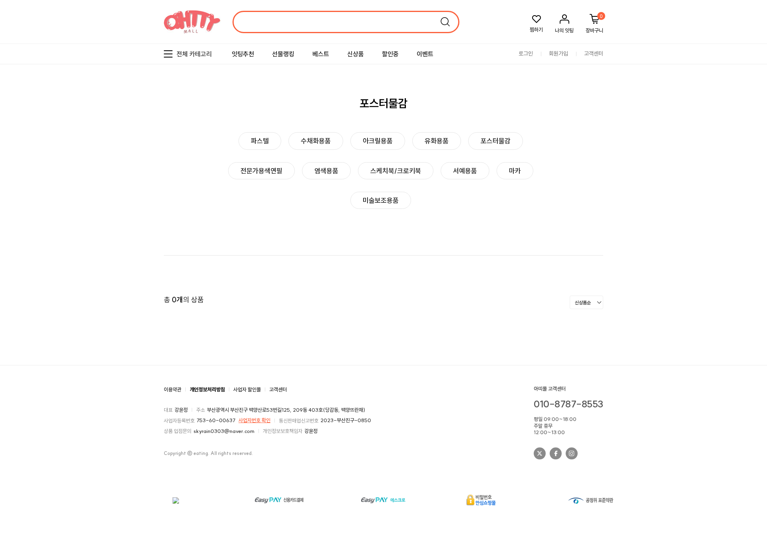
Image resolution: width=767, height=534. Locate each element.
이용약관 (172, 389)
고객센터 (593, 54)
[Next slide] (755, 130)
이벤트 (425, 54)
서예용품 (465, 171)
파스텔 (260, 141)
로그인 (526, 54)
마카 (515, 171)
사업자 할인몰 (247, 389)
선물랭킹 (283, 54)
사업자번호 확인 (254, 420)
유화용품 (437, 141)
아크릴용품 (378, 141)
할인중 (390, 54)
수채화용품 (316, 141)
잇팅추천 (243, 54)
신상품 (355, 54)
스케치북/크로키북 (395, 171)
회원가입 (558, 54)
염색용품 (326, 171)
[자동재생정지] (748, 130)
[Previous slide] (741, 130)
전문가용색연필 (261, 171)
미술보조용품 (381, 200)
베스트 (320, 54)
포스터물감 (496, 141)
